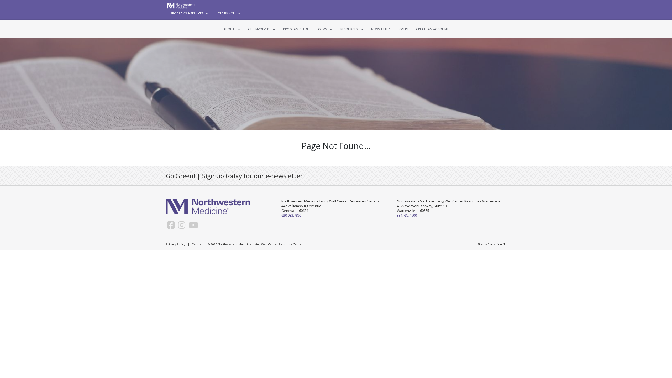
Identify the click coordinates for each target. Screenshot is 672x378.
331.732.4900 (407, 215)
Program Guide (296, 29)
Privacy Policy (175, 244)
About (228, 29)
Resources (349, 29)
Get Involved (259, 29)
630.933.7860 (291, 215)
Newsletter (380, 29)
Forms (322, 29)
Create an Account (432, 29)
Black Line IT (496, 244)
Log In (403, 29)
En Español (226, 13)
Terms (196, 244)
